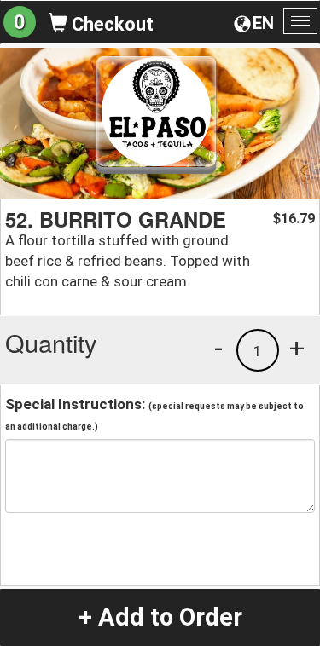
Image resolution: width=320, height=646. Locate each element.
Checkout (110, 24)
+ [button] (297, 348)
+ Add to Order (160, 617)
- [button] (218, 348)
